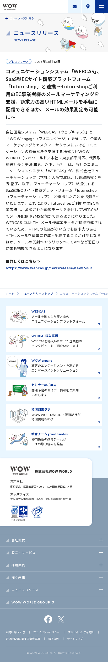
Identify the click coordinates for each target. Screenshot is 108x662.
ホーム (10, 293)
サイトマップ (75, 638)
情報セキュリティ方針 (81, 632)
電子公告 (53, 638)
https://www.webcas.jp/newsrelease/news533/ (49, 268)
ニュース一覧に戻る (22, 18)
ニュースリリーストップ (37, 293)
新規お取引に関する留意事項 (23, 638)
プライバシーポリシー (46, 632)
